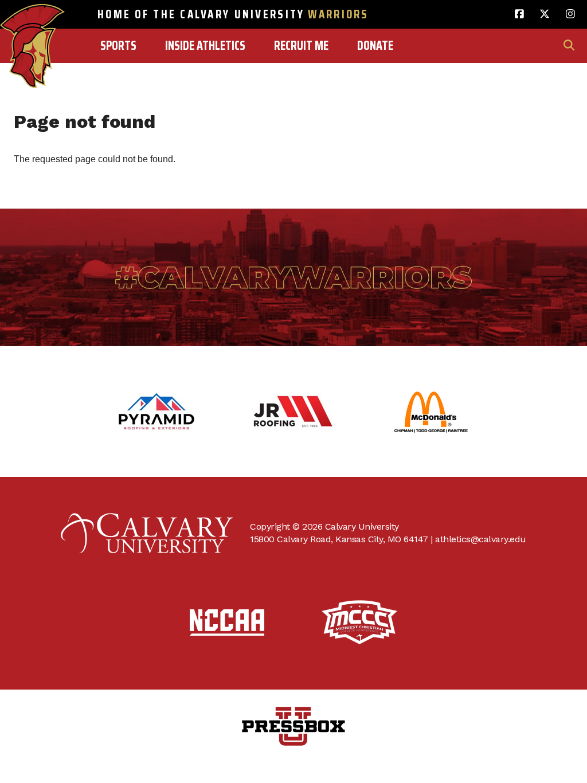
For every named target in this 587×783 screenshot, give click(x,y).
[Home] (32, 21)
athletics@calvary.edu (480, 539)
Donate (375, 46)
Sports (118, 46)
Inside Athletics (205, 46)
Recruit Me (301, 46)
